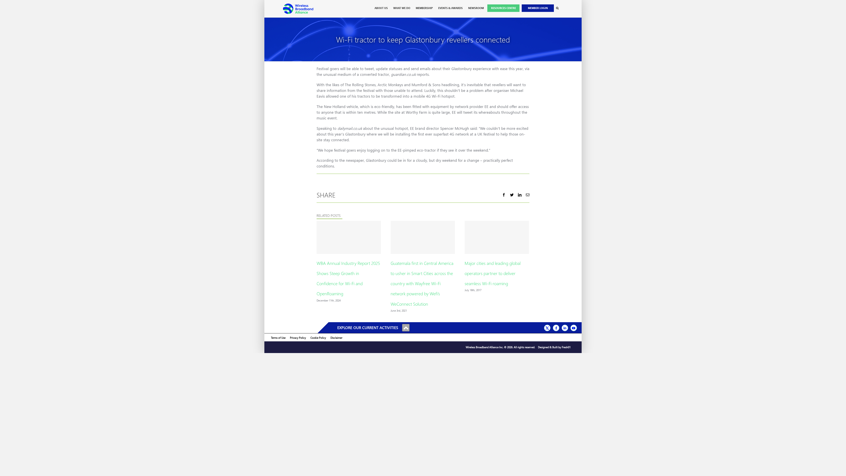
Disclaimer (336, 337)
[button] (557, 8)
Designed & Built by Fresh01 (554, 347)
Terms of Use (278, 337)
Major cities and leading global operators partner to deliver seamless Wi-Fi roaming (493, 273)
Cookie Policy (318, 337)
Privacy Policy (298, 337)
